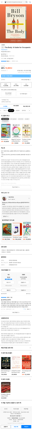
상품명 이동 (5, 134)
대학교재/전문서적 (11, 250)
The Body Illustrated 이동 (7, 232)
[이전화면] (2, 2)
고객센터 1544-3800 (7, 412)
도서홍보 (14, 421)
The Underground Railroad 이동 (26, 365)
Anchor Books (4, 56)
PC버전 (10, 419)
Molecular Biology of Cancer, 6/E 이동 (5, 366)
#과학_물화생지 (13, 119)
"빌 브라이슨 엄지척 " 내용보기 (16, 303)
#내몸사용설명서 (5, 119)
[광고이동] (26, 2)
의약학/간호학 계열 (20, 250)
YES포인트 (3, 70)
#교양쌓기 (27, 119)
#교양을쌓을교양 (5, 121)
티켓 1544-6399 (16, 412)
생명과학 (27, 250)
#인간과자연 (20, 119)
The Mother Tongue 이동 (17, 232)
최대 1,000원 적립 (25, 79)
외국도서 (4, 250)
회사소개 (14, 419)
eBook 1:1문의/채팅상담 (15, 413)
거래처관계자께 (20, 419)
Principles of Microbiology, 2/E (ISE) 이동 (5, 390)
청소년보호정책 (22, 418)
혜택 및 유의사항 (8, 285)
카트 (30, 2)
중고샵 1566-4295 (25, 412)
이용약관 (8, 418)
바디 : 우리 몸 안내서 (8, 58)
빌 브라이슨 (3, 54)
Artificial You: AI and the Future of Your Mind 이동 (16, 365)
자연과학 (8, 252)
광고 (18, 421)
